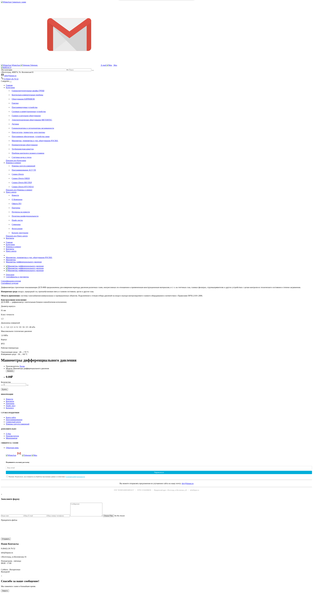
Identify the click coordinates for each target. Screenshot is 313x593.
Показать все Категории (16, 160)
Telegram (34, 65)
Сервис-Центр (18, 174)
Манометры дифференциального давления (24, 262)
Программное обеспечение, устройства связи (31, 136)
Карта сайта (11, 417)
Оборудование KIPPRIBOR (23, 99)
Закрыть (5, 591)
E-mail (104, 65)
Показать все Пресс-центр (17, 236)
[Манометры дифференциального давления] (25, 266)
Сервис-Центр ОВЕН (21, 178)
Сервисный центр (13, 422)
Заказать (10, 371)
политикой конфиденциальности (75, 476)
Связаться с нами (18, 2)
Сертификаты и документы (17, 277)
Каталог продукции (20, 233)
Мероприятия (11, 438)
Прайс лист (10, 406)
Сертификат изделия (9, 283)
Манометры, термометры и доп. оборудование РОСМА (35, 141)
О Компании (17, 199)
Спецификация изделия (11, 281)
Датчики (15, 124)
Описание (10, 275)
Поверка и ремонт (13, 163)
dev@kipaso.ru (188, 483)
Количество (6, 382)
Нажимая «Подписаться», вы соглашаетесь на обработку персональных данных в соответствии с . (46, 476)
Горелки (15, 103)
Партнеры (16, 208)
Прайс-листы (17, 220)
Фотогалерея (17, 229)
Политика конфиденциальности (25, 216)
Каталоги (10, 408)
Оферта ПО (16, 204)
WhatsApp (16, 65)
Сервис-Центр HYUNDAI (23, 187)
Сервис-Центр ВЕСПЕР (22, 183)
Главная (9, 85)
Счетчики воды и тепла (21, 157)
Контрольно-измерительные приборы (27, 95)
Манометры (11, 260)
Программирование (14, 420)
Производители (12, 436)
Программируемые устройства (24, 107)
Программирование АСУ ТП (24, 170)
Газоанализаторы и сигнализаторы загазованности (33, 128)
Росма (22, 366)
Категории (10, 87)
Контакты (10, 238)
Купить (4, 389)
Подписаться (159, 472)
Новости (15, 195)
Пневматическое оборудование (25, 145)
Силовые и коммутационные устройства (29, 111)
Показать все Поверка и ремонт (19, 190)
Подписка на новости (21, 212)
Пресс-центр (11, 192)
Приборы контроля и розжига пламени (28, 153)
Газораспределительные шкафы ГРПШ (28, 91)
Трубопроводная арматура (23, 149)
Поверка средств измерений (23, 166)
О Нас (8, 434)
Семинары (16, 224)
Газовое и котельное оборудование (26, 116)
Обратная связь (12, 448)
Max (115, 65)
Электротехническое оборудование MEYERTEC (32, 120)
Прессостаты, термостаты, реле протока (28, 132)
